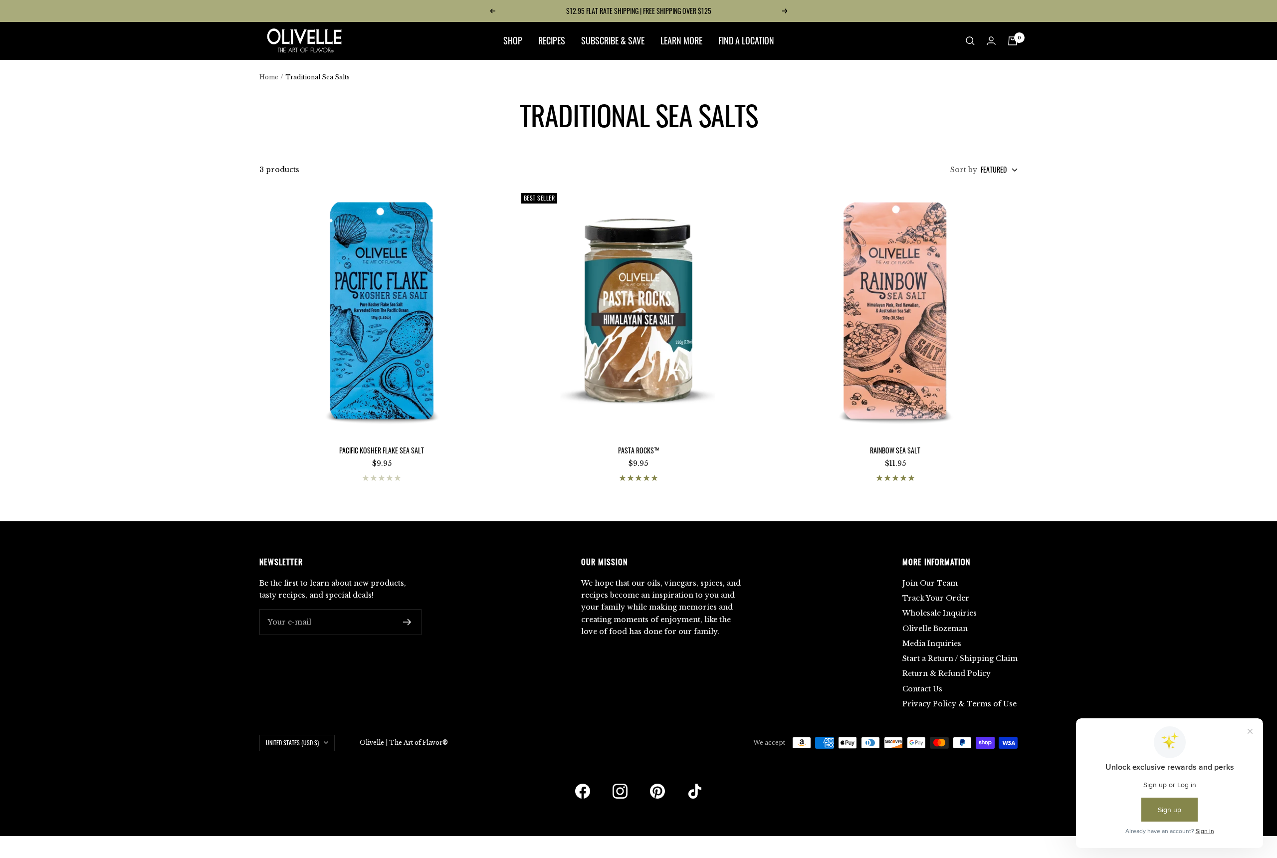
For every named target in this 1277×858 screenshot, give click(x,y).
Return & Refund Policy (946, 673)
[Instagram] (620, 791)
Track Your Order (935, 598)
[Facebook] (583, 791)
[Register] (407, 622)
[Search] (970, 40)
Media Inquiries (931, 643)
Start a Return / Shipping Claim (960, 658)
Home (268, 77)
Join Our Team (930, 583)
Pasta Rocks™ (638, 450)
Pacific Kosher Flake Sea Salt (381, 450)
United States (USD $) (292, 742)
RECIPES (551, 40)
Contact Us (922, 688)
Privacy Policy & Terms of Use (959, 703)
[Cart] (1013, 40)
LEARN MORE (681, 40)
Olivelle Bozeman (935, 628)
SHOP (512, 40)
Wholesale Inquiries (939, 613)
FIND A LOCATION (746, 40)
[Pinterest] (657, 791)
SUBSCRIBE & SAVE (612, 40)
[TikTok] (695, 791)
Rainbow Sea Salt (895, 450)
